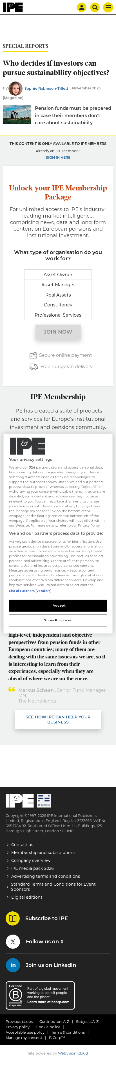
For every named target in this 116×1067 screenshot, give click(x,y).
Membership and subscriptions (43, 852)
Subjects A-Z (87, 1021)
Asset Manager (58, 284)
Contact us (22, 844)
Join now (58, 332)
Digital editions (27, 897)
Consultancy (58, 305)
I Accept (58, 605)
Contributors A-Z (54, 1021)
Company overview (31, 860)
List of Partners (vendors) (30, 591)
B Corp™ (57, 1038)
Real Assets (58, 295)
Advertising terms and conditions (45, 876)
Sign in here (58, 157)
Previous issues (19, 1021)
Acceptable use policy (25, 1032)
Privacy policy (18, 1027)
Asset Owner (58, 274)
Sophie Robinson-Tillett (46, 88)
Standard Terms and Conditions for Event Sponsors (53, 887)
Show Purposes (58, 620)
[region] (58, 533)
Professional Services (58, 315)
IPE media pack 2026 (32, 868)
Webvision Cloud (73, 1053)
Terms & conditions (68, 1032)
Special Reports (25, 46)
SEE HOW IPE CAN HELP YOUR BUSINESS (58, 719)
